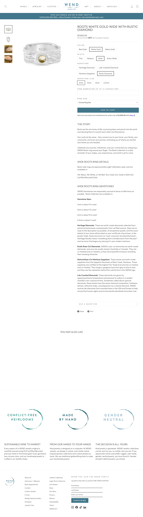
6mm (97, 83)
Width (81, 54)
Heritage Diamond (87, 67)
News (51, 488)
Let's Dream (53, 484)
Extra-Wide (112, 58)
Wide (100, 58)
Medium (90, 58)
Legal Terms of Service (57, 481)
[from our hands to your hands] (71, 419)
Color (81, 45)
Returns (52, 498)
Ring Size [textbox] (82, 98)
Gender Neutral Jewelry (33, 498)
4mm (81, 83)
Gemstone (83, 63)
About (98, 6)
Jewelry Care (29, 505)
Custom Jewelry (30, 491)
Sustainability (54, 502)
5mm (89, 83)
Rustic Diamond (105, 73)
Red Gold (83, 49)
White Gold (96, 49)
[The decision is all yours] (117, 419)
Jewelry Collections (56, 478)
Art (87, 6)
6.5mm (106, 83)
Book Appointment (31, 484)
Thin (81, 58)
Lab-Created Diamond (108, 67)
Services (112, 6)
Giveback (28, 502)
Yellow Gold (110, 49)
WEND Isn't (53, 509)
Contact (27, 488)
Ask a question (88, 304)
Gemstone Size (85, 79)
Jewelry (37, 6)
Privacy (52, 495)
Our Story (52, 491)
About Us (28, 478)
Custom (52, 6)
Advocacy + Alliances (32, 481)
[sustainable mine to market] (26, 419)
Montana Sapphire (87, 73)
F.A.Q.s (27, 495)
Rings (24, 6)
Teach (51, 505)
